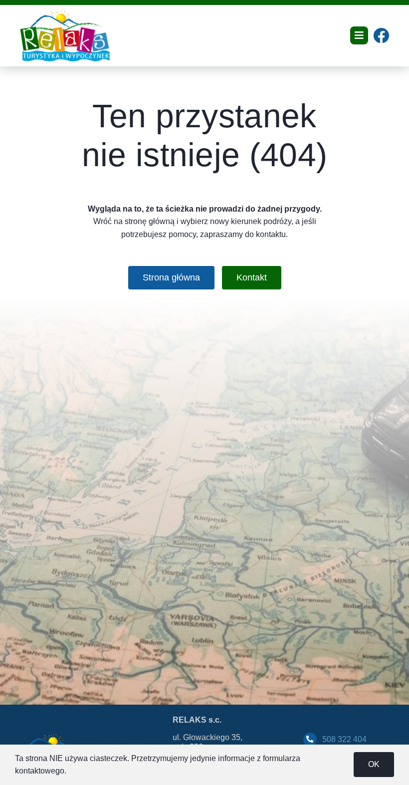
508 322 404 (344, 739)
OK (374, 764)
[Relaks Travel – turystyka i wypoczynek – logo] (65, 13)
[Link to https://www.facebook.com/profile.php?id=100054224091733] (381, 35)
